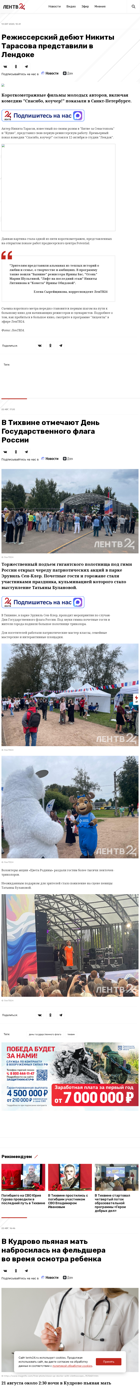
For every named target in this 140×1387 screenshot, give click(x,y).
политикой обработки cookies (72, 1366)
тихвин (71, 1034)
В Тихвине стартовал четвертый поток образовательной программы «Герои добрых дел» (112, 1203)
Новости (54, 6)
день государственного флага (45, 1034)
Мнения (100, 6)
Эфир (85, 6)
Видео (71, 6)
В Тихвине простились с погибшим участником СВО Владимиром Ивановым (68, 1201)
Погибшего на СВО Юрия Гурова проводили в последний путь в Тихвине (23, 1199)
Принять (108, 1361)
